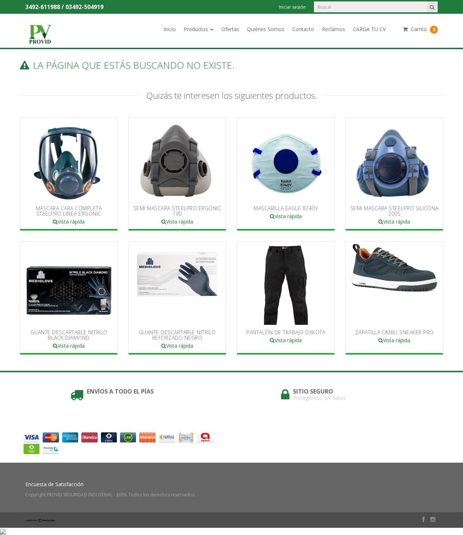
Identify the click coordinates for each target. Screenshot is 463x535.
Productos (196, 29)
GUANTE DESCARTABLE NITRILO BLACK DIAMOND (68, 335)
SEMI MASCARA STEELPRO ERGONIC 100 (177, 211)
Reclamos (333, 29)
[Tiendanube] (40, 520)
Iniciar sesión (292, 7)
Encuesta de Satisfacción (54, 484)
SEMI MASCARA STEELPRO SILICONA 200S (394, 211)
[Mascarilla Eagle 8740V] (286, 159)
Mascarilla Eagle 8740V (286, 208)
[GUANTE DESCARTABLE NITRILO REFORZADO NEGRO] (177, 283)
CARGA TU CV (369, 29)
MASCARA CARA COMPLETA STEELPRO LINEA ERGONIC (69, 211)
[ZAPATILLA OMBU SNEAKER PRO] (394, 283)
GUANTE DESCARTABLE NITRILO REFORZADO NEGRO (177, 335)
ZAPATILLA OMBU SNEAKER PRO (394, 332)
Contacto (303, 29)
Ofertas (230, 29)
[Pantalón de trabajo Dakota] (286, 283)
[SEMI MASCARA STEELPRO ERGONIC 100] (177, 159)
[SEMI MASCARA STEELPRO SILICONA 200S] (394, 159)
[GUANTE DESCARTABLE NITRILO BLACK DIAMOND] (69, 283)
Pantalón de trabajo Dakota (285, 332)
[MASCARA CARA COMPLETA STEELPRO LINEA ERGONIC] (69, 159)
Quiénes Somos (265, 29)
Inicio (169, 29)
